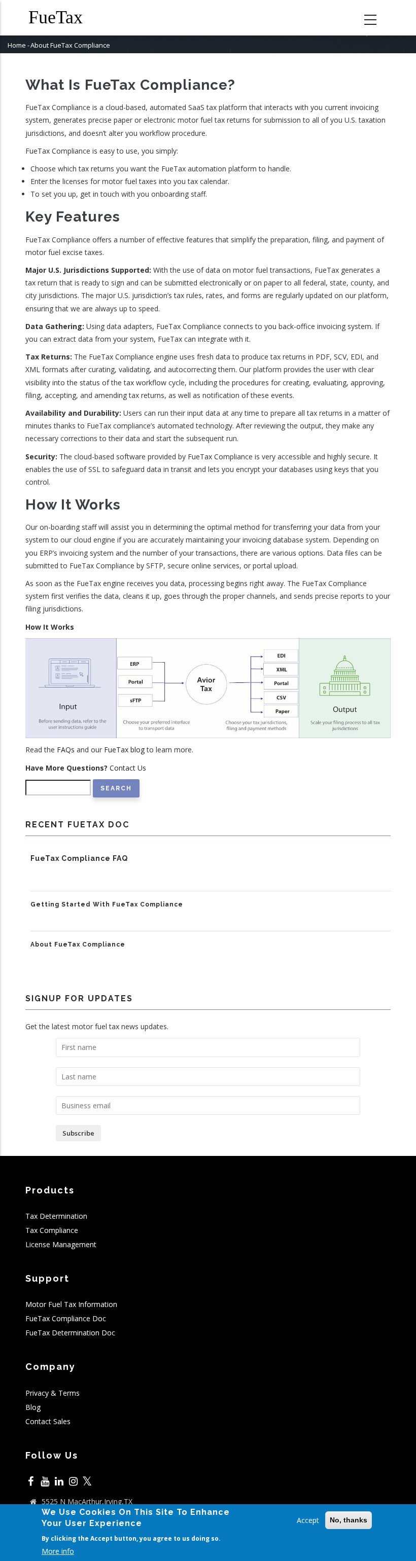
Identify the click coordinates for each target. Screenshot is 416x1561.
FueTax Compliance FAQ (79, 858)
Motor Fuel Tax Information (71, 1304)
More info (58, 1551)
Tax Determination (56, 1216)
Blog (33, 1407)
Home (17, 45)
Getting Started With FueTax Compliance (106, 904)
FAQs (66, 749)
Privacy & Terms (52, 1393)
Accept (308, 1520)
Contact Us (128, 768)
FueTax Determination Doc (70, 1332)
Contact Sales (48, 1421)
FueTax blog (124, 749)
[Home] (63, 17)
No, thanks (348, 1520)
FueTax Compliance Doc (65, 1318)
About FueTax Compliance (77, 944)
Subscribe (78, 1133)
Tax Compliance (51, 1230)
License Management (60, 1244)
